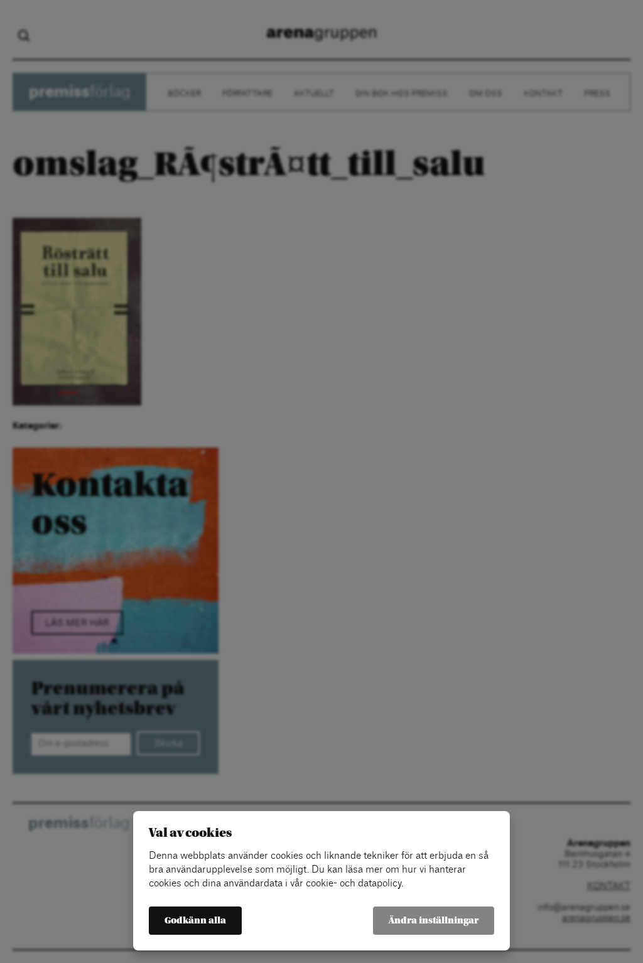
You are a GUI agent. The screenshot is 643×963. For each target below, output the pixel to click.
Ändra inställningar (433, 920)
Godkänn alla (195, 920)
